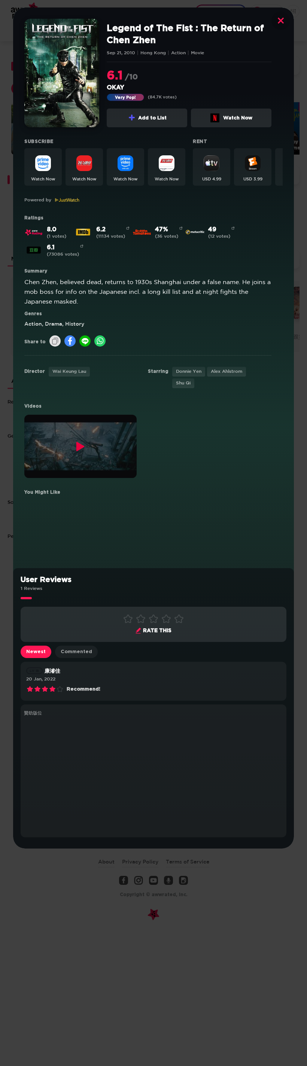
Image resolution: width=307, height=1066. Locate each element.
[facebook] (70, 341)
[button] (43, 167)
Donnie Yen (188, 371)
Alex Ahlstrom (226, 371)
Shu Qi (183, 383)
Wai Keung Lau (69, 371)
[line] (85, 341)
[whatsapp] (100, 341)
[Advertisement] (153, 775)
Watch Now (237, 118)
